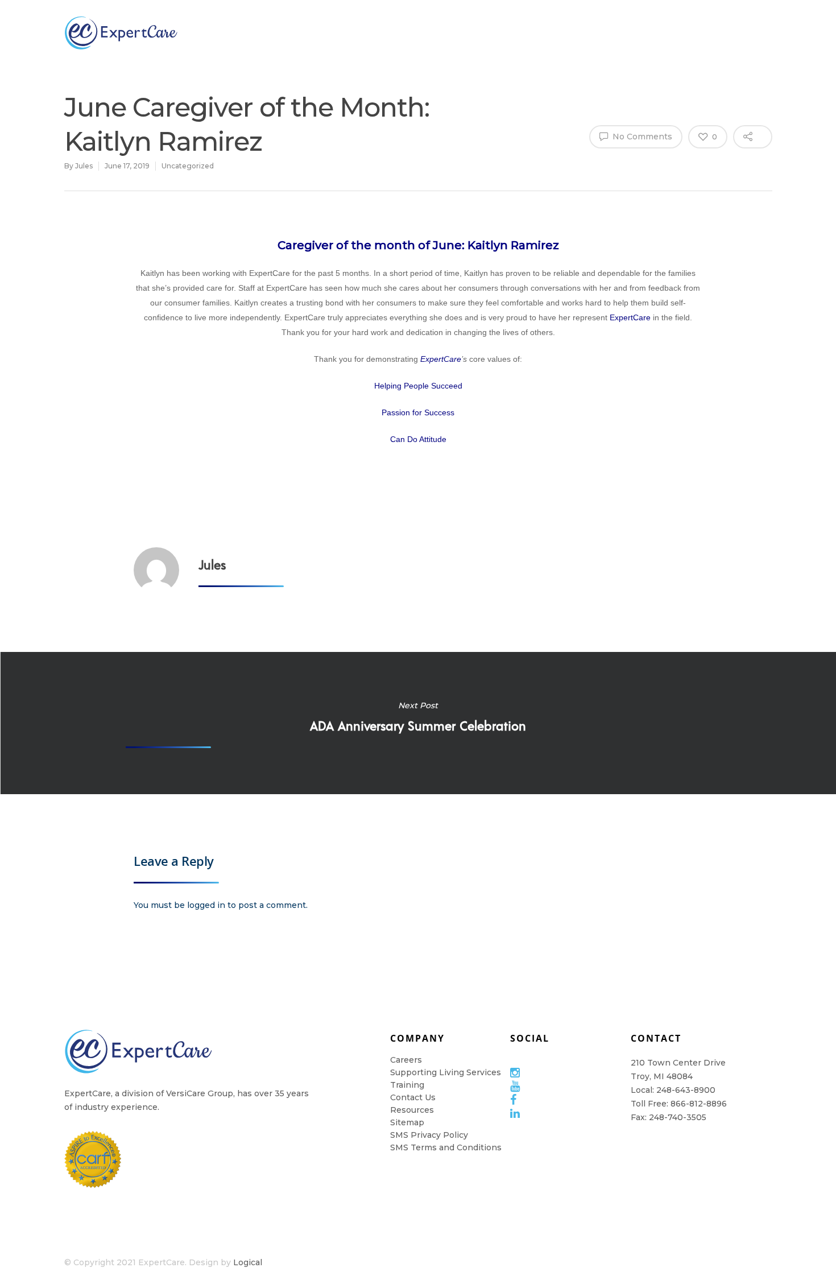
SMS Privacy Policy (429, 1135)
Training (447, 32)
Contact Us (413, 1097)
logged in (206, 905)
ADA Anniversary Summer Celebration (418, 723)
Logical (247, 1262)
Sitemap (407, 1122)
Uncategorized (188, 166)
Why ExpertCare (234, 32)
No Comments (641, 136)
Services (380, 32)
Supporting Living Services (445, 1072)
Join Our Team (310, 32)
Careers (406, 1060)
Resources (519, 32)
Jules (84, 166)
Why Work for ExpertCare (663, 32)
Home (586, 32)
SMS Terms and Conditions (446, 1147)
